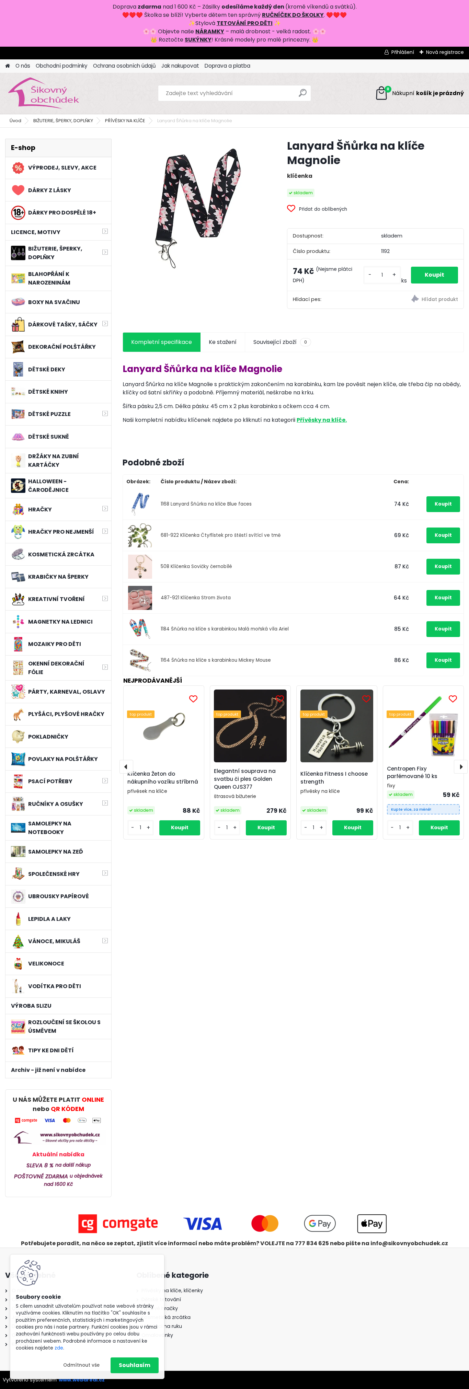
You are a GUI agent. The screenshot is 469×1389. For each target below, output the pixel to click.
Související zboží (280, 342)
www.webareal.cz (82, 1379)
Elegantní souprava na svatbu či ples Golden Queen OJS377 (245, 778)
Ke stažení (223, 342)
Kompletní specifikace (161, 342)
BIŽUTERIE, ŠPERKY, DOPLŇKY (63, 120)
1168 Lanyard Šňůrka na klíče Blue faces (206, 504)
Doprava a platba (227, 65)
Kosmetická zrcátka (166, 1317)
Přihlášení (402, 52)
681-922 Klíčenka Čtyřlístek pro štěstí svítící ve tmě (221, 535)
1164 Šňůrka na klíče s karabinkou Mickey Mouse (216, 660)
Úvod (15, 120)
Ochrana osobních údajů (124, 65)
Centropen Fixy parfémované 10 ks (412, 772)
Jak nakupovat (180, 65)
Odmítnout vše (81, 1365)
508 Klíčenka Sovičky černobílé (196, 566)
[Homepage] (7, 66)
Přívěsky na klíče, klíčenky (172, 1290)
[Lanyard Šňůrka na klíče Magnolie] (194, 210)
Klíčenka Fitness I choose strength (334, 777)
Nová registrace (445, 52)
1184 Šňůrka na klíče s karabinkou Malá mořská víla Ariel (225, 629)
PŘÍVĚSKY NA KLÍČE (125, 120)
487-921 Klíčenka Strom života (196, 597)
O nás (22, 65)
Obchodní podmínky (62, 65)
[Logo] (52, 93)
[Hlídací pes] (419, 300)
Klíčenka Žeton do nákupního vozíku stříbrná (162, 777)
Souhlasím (134, 1365)
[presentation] (126, 767)
